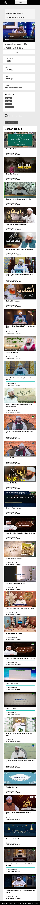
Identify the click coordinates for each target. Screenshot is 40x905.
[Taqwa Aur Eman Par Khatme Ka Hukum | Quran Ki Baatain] (20, 395)
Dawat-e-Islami (10, 13)
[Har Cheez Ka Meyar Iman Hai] (20, 574)
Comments (11, 123)
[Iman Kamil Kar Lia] (20, 674)
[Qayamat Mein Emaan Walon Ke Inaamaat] (20, 240)
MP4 (7, 98)
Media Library (19, 13)
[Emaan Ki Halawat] (20, 343)
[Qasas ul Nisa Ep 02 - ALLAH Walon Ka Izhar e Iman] (20, 881)
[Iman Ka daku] (20, 449)
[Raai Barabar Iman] (20, 778)
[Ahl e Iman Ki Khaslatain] (20, 829)
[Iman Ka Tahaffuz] (20, 474)
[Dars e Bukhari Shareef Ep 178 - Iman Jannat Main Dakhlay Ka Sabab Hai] (20, 317)
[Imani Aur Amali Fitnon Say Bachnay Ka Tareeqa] (20, 368)
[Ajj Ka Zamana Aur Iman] (20, 624)
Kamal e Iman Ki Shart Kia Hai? (15, 17)
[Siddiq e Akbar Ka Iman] (20, 499)
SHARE (8, 107)
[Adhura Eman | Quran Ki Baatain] (20, 215)
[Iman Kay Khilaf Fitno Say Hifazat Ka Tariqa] (20, 599)
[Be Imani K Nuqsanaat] (20, 292)
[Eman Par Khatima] (20, 140)
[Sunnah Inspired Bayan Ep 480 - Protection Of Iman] (20, 751)
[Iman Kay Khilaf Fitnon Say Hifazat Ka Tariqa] (20, 524)
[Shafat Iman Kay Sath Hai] (20, 549)
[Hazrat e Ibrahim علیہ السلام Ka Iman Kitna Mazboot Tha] (20, 422)
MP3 (7, 101)
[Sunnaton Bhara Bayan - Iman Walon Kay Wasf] (20, 724)
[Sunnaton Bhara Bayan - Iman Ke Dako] (20, 190)
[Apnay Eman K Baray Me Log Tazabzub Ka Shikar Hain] (20, 265)
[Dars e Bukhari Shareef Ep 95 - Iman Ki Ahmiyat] (20, 803)
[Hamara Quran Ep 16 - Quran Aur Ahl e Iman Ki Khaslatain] (20, 854)
